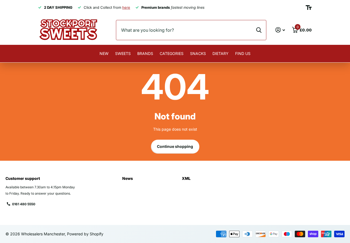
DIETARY (220, 53)
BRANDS (145, 53)
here (126, 7)
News (127, 178)
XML (186, 178)
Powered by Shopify (85, 234)
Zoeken (258, 30)
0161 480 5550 (23, 204)
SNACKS (198, 53)
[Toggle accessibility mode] (309, 7)
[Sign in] (280, 30)
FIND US (242, 53)
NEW (104, 53)
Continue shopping (175, 146)
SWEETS (123, 53)
